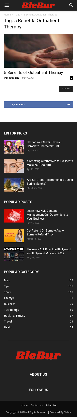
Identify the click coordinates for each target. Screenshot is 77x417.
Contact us (37, 405)
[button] (6, 5)
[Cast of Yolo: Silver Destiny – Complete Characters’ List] (14, 147)
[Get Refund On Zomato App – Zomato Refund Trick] (14, 235)
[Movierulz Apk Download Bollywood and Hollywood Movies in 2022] (14, 254)
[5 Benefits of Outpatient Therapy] (38, 51)
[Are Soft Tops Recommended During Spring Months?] (14, 185)
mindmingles (11, 77)
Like (68, 104)
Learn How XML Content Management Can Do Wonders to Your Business (47, 214)
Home (7, 14)
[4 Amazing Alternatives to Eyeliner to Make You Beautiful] (14, 166)
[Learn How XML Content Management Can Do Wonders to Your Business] (14, 216)
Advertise (51, 405)
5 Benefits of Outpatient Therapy (33, 72)
